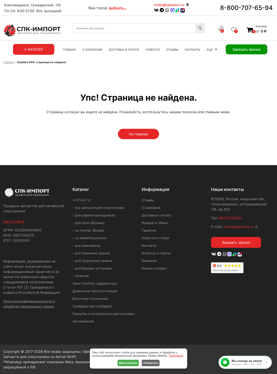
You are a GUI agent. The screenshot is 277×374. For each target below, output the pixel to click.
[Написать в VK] (156, 10)
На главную (138, 134)
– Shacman (80, 276)
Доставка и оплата (124, 49)
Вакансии (149, 261)
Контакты (192, 49)
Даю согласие (128, 362)
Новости (153, 49)
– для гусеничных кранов (92, 261)
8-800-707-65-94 (246, 7)
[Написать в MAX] (172, 10)
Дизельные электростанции (94, 291)
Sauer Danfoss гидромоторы (94, 283)
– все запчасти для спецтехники (98, 208)
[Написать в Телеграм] (161, 10)
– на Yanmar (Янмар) (88, 230)
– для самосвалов (86, 245)
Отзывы (172, 49)
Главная (69, 49)
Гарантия (149, 230)
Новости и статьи (155, 238)
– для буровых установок (92, 268)
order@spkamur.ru (169, 5)
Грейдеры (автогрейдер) (92, 306)
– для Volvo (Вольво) (88, 223)
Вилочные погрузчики (90, 299)
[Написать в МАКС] (229, 254)
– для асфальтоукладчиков (93, 215)
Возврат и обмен (155, 223)
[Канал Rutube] (182, 10)
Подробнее (176, 355)
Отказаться (150, 362)
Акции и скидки (154, 268)
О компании (92, 49)
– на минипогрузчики (89, 238)
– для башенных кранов (91, 253)
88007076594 (230, 218)
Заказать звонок (236, 242)
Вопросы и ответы (156, 253)
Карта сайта (13, 221)
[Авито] (177, 10)
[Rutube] (239, 254)
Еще (210, 49)
